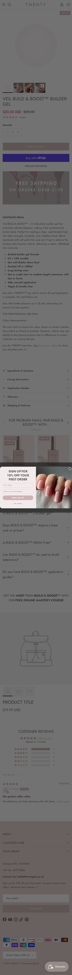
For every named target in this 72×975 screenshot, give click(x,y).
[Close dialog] (70, 469)
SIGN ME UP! (18, 498)
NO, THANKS (18, 503)
